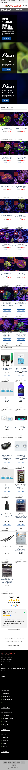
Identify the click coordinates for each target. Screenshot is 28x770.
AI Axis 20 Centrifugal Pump (7, 515)
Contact (5, 747)
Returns (5, 721)
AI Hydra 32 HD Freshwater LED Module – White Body (21, 457)
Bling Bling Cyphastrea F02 (21, 274)
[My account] (23, 5)
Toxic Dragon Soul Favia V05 (21, 158)
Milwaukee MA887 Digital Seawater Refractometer (7, 457)
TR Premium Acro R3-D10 (21, 304)
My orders (6, 693)
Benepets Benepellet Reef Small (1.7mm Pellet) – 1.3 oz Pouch (21, 370)
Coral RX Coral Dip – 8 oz (21, 399)
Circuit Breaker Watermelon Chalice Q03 (7, 305)
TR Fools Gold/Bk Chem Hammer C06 (7, 158)
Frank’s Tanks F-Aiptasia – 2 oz (21, 486)
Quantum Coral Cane (21, 428)
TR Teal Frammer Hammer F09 (21, 334)
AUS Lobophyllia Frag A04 (7, 187)
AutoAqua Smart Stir (7, 428)
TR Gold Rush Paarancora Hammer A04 (7, 275)
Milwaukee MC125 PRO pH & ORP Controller (7, 369)
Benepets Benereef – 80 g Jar (7, 486)
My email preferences (9, 703)
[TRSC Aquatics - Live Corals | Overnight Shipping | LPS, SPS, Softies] (12, 6)
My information (7, 699)
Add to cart (7, 133)
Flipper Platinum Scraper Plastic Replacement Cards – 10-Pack (21, 550)
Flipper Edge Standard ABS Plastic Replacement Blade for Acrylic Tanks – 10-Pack (21, 517)
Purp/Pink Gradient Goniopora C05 (21, 187)
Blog (4, 743)
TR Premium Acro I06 (21, 128)
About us (5, 737)
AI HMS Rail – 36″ (7, 548)
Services (5, 740)
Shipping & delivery (8, 718)
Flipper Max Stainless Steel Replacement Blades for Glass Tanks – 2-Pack (7, 582)
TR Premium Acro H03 (7, 215)
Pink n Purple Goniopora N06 (7, 334)
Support (5, 725)
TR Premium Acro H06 (21, 246)
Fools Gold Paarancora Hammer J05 (21, 217)
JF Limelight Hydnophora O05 (7, 129)
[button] (2, 6)
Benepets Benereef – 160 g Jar (7, 399)
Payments (6, 715)
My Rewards (6, 696)
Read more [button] (6, 625)
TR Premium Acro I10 (7, 246)
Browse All (23, 108)
